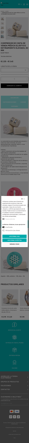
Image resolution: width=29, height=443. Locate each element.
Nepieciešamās (10, 219)
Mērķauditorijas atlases (12, 230)
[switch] (3, 227)
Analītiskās (8, 227)
